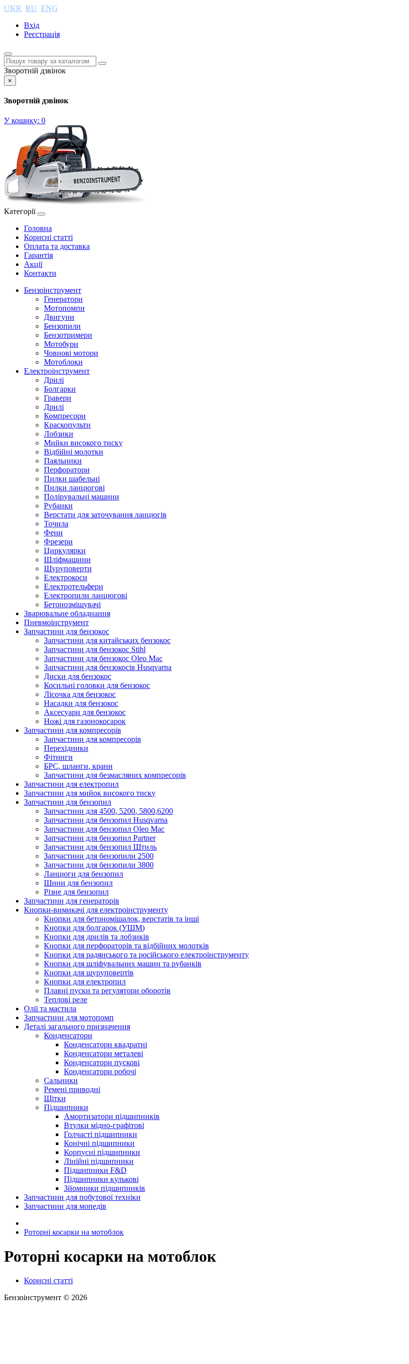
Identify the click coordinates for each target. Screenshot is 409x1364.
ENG (49, 8)
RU (31, 8)
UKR (12, 8)
